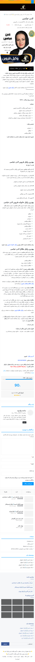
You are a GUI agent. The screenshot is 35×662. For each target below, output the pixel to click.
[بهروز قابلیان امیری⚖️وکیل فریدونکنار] (28, 506)
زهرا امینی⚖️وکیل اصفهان (26, 562)
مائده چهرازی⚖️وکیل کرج (26, 567)
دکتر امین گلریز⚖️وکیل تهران (16, 511)
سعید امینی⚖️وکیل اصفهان (26, 560)
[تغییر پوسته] (30, 8)
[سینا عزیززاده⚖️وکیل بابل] (6, 608)
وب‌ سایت (31, 470)
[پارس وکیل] (23, 7)
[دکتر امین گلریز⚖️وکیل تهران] (28, 514)
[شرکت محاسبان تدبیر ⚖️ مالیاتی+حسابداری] (28, 499)
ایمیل (32, 463)
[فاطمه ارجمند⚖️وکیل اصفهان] (17, 608)
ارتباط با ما (9, 656)
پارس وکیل (30, 543)
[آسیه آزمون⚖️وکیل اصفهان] (28, 615)
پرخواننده (28, 492)
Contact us (30, 541)
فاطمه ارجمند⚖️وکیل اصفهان (26, 565)
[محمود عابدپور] (6, 602)
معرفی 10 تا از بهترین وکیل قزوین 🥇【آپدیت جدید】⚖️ (16, 14)
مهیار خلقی (20, 525)
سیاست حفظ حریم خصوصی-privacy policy (22, 548)
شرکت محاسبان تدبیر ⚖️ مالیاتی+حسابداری (12, 497)
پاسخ (24, 422)
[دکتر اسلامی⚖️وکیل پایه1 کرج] (6, 615)
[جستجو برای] (33, 8)
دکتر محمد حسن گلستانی (17, 518)
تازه (17, 492)
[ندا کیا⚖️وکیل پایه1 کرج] (17, 615)
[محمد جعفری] (28, 608)
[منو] (2, 8)
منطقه (22, 656)
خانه (31, 14)
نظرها (5, 492)
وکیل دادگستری (28, 25)
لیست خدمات (17, 656)
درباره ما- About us (28, 546)
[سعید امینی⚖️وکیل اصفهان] (28, 602)
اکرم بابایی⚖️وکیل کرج (27, 638)
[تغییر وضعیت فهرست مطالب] (30, 68)
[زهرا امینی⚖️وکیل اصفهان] (17, 602)
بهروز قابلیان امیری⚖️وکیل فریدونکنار (14, 504)
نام (33, 457)
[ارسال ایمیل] (24, 25)
